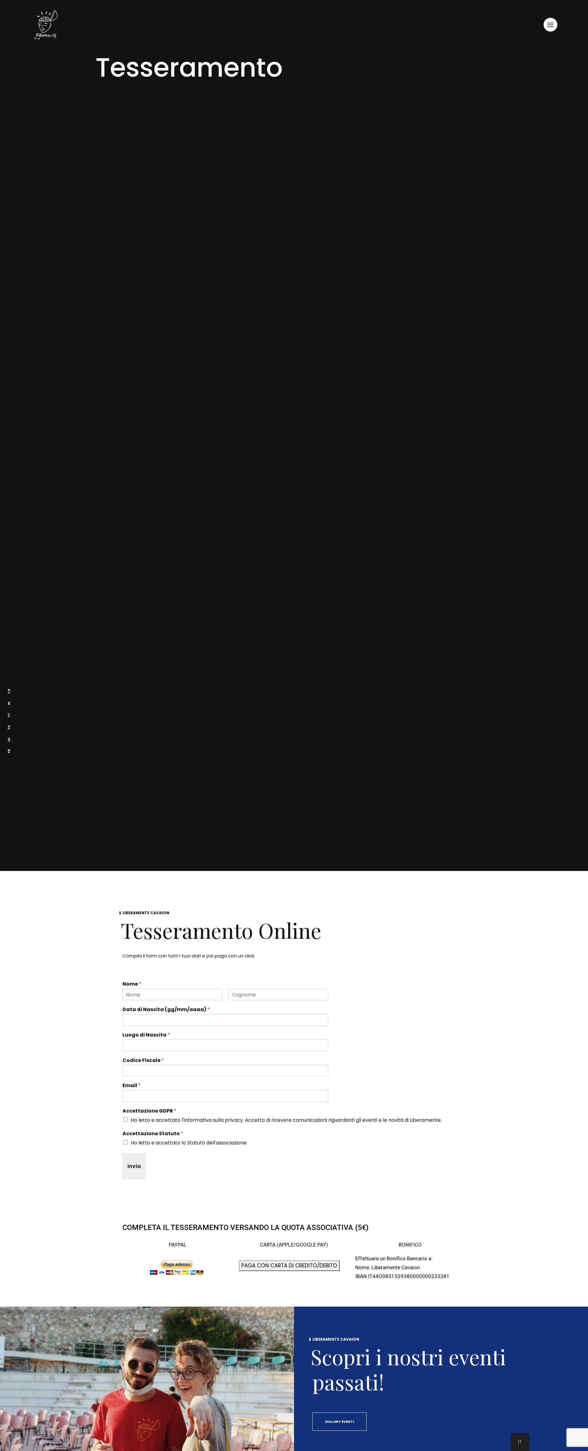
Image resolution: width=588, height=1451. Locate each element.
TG (8, 691)
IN (8, 703)
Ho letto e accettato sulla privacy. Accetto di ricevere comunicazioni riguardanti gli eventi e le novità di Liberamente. (286, 1120)
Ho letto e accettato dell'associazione (189, 1142)
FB (8, 751)
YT (8, 714)
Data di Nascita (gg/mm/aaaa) (166, 1009)
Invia (134, 1166)
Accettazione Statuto (153, 1134)
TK (8, 727)
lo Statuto (193, 1142)
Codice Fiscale (143, 1060)
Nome (132, 984)
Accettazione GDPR (149, 1111)
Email (132, 1086)
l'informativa (197, 1120)
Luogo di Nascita (146, 1035)
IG (8, 739)
